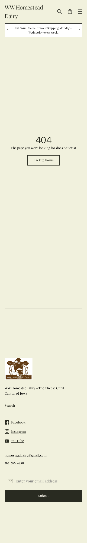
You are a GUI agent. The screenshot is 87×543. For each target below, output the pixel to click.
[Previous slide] (7, 30)
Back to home (43, 160)
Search (10, 405)
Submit (43, 496)
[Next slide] (79, 30)
